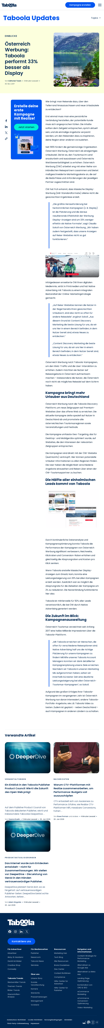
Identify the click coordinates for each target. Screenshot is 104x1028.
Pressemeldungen (39, 997)
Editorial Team (15, 81)
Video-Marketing (84, 1007)
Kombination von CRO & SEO (84, 986)
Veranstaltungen (15, 779)
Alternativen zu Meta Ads (86, 973)
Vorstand (35, 1005)
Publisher (35, 953)
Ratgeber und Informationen (84, 950)
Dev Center (59, 969)
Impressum (35, 1023)
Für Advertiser (15, 949)
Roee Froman (62, 816)
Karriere (34, 989)
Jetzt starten (26, 127)
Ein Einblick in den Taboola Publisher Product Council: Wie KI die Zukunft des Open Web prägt (27, 788)
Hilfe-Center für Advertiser (61, 982)
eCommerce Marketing (83, 993)
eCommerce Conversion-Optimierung (83, 1001)
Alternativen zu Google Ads (83, 966)
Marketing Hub (60, 953)
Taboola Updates (31, 17)
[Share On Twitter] (6, 132)
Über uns (35, 974)
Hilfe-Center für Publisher (61, 989)
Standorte (35, 993)
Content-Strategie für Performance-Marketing (86, 958)
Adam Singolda (15, 902)
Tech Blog (58, 957)
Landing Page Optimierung (83, 979)
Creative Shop (14, 965)
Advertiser (12, 953)
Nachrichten (61, 779)
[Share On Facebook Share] (6, 120)
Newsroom (36, 957)
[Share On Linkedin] (6, 126)
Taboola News (37, 961)
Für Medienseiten (39, 949)
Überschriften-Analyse (14, 995)
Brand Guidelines (61, 965)
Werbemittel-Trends (16, 982)
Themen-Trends (15, 986)
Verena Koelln (14, 819)
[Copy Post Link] (6, 138)
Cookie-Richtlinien (35, 1020)
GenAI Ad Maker (15, 961)
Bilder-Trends (14, 990)
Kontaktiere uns (21, 941)
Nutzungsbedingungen (53, 1020)
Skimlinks (35, 965)
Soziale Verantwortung (37, 983)
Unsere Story (36, 978)
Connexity (12, 969)
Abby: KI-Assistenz (15, 957)
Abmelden (68, 1020)
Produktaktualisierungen (20, 857)
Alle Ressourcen (61, 961)
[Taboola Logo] (9, 4)
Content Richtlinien (62, 973)
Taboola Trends (15, 978)
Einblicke (11, 36)
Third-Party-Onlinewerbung (18, 1023)
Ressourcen (60, 949)
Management (37, 1001)
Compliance (59, 977)
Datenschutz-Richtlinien (16, 1020)
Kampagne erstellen (80, 5)
